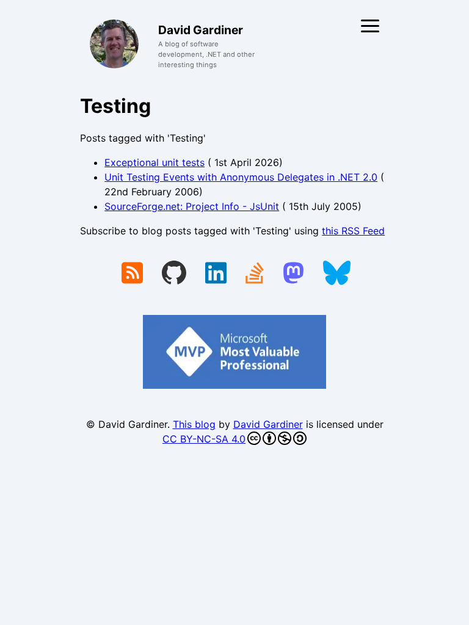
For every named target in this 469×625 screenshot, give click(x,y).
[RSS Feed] (132, 274)
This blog (194, 424)
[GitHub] (174, 274)
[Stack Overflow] (254, 274)
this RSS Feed (353, 231)
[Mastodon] (293, 274)
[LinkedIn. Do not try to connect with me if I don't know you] (216, 274)
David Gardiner (268, 424)
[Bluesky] (337, 274)
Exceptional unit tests (154, 162)
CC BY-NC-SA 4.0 (203, 439)
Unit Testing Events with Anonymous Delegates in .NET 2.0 (240, 177)
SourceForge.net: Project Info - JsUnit (191, 206)
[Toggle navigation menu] (370, 26)
